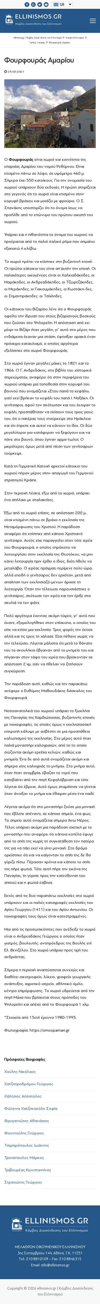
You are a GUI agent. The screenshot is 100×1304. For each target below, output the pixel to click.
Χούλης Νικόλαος (20, 1071)
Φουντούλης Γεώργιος (24, 1133)
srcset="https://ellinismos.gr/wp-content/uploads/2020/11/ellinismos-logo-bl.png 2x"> (47, 27)
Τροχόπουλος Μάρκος (24, 1157)
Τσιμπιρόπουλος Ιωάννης (26, 1145)
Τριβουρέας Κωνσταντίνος (27, 1170)
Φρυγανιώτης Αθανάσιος (26, 1120)
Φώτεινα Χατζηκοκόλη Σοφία (30, 1108)
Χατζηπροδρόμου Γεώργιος (28, 1084)
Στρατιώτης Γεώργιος (23, 1182)
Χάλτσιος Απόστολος (23, 1096)
